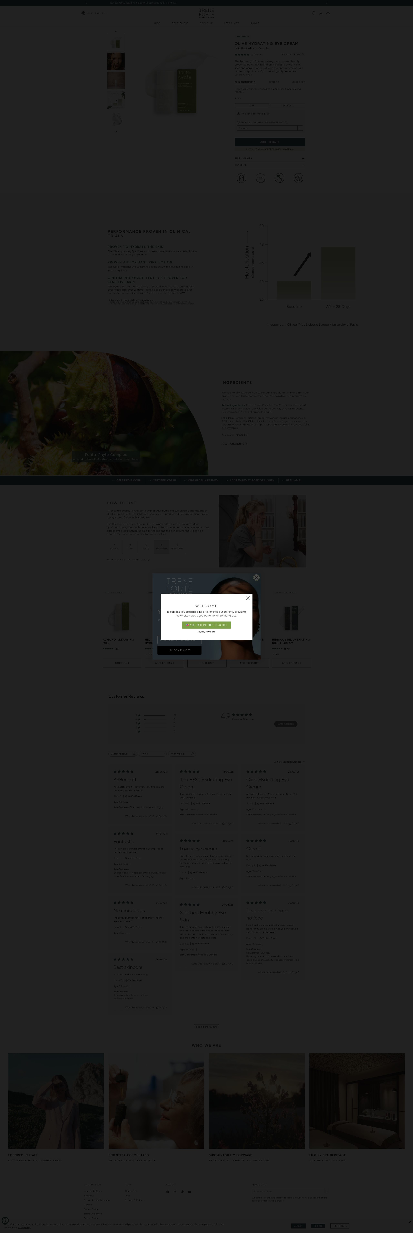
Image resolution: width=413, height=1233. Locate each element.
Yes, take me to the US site (208, 625)
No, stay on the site (206, 632)
